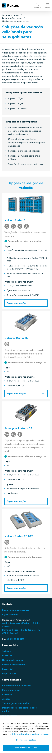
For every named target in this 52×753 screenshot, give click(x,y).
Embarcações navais (12, 18)
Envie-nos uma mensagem (16, 609)
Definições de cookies (26, 740)
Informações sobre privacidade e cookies (30, 734)
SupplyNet (7, 669)
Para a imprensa (11, 690)
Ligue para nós (10, 614)
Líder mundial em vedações (16, 685)
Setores (6, 15)
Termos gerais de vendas (15, 703)
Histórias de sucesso (13, 660)
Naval (16, 15)
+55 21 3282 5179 (15, 639)
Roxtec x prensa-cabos (14, 664)
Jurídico (6, 698)
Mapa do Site (9, 673)
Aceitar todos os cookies (26, 748)
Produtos (7, 655)
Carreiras (7, 694)
